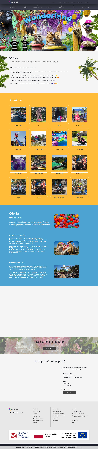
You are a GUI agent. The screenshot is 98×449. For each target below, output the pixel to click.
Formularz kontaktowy (38, 418)
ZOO (54, 422)
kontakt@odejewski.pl (79, 413)
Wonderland (55, 420)
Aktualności (36, 413)
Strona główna (36, 411)
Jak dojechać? (36, 416)
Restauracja (55, 418)
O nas (34, 415)
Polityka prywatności (38, 420)
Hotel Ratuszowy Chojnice (59, 415)
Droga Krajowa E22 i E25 (79, 416)
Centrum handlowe (57, 411)
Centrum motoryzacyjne (58, 413)
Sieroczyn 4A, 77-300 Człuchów (81, 415)
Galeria (35, 422)
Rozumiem (80, 447)
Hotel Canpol (56, 416)
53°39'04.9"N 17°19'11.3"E (69, 376)
